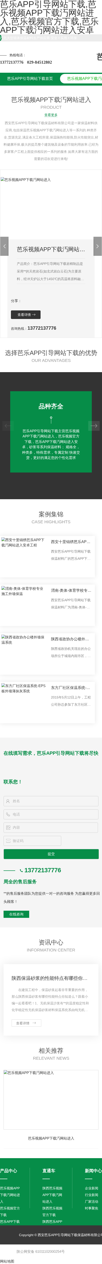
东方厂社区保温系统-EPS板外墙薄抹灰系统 (70, 688)
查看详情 (24, 315)
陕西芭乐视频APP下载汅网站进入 (52, 1194)
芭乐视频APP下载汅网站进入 (51, 1138)
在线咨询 (16, 914)
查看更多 (51, 115)
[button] (4, 246)
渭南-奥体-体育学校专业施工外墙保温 (71, 591)
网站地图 (7, 1261)
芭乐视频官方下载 (10, 1211)
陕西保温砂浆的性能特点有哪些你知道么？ (51, 978)
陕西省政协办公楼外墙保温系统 (70, 640)
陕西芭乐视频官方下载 (52, 1211)
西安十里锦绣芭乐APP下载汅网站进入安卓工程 (70, 542)
